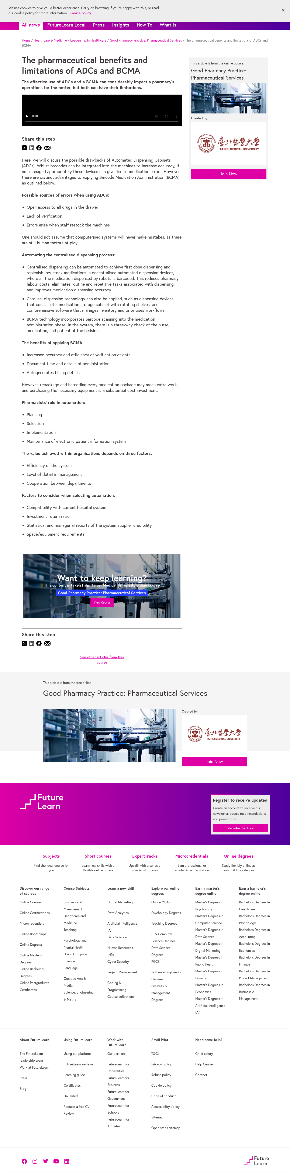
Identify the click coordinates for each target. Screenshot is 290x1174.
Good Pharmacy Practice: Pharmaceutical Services (146, 40)
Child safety (204, 1053)
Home (26, 40)
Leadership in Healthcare (88, 40)
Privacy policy (161, 1064)
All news (31, 25)
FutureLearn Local (66, 25)
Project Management (122, 972)
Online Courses (31, 902)
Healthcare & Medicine (50, 40)
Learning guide (74, 1075)
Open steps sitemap (165, 1128)
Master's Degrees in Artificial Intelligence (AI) (210, 1006)
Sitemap (157, 1117)
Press (99, 25)
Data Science (117, 937)
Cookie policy (161, 1085)
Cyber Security (118, 961)
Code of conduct (163, 1096)
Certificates (72, 1085)
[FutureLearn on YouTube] (56, 1160)
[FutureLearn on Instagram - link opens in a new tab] (35, 1160)
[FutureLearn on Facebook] (25, 1160)
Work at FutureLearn (34, 1067)
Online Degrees (31, 944)
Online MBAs (160, 902)
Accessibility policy (165, 1106)
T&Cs (155, 1053)
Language (71, 968)
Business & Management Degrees (160, 993)
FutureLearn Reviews (78, 1064)
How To (144, 25)
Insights (120, 25)
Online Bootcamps (33, 934)
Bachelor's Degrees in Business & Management (254, 992)
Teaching (70, 930)
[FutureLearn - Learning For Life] (256, 1160)
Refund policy (161, 1075)
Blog (23, 1088)
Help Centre (204, 1064)
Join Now (228, 173)
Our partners (116, 1053)
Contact (201, 1075)
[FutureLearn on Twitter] (45, 1160)
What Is (168, 25)
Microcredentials (32, 923)
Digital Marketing (120, 902)
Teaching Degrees (164, 923)
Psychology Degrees (166, 913)
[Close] (283, 10)
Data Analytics (118, 913)
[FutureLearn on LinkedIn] (66, 1160)
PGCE (155, 961)
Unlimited (71, 1096)
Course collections (120, 996)
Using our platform (77, 1053)
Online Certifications (35, 913)
